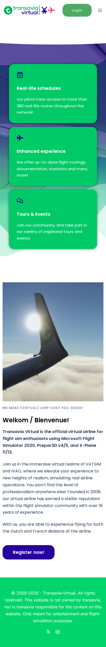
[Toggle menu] (100, 10)
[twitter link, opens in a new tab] (48, 631)
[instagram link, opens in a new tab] (58, 631)
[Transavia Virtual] (29, 9)
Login (77, 10)
